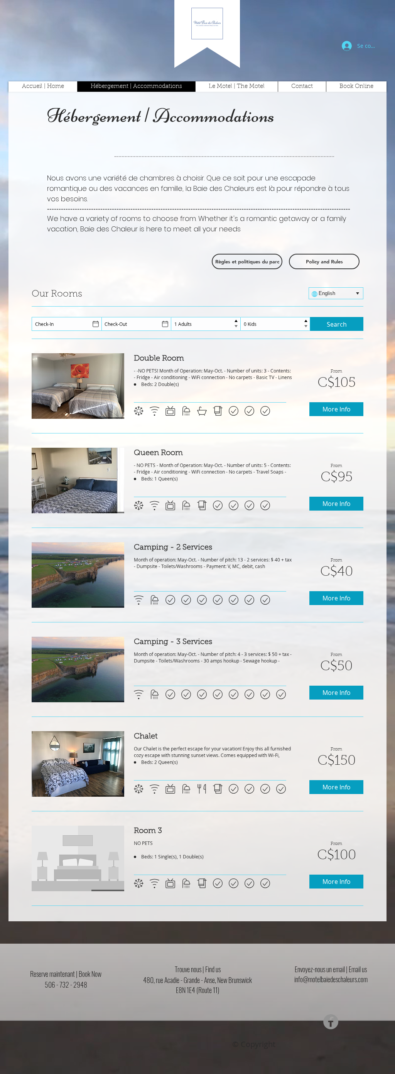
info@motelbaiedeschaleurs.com (331, 979)
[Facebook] (330, 1021)
